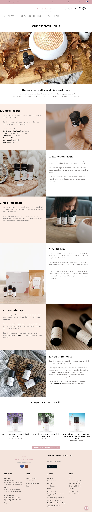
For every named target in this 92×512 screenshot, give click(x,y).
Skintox (56, 16)
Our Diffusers (51, 481)
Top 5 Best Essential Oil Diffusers (54, 506)
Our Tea (49, 488)
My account (73, 2)
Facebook (22, 466)
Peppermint (7, 138)
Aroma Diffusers (10, 16)
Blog (48, 2)
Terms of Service (74, 494)
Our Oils (49, 483)
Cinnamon (7, 135)
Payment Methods (75, 483)
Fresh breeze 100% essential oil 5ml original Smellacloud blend (76, 436)
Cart (82, 2)
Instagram (26, 466)
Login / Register (68, 8)
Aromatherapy (51, 491)
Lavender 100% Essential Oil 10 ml (15, 435)
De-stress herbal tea (41, 16)
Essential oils (25, 16)
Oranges (6, 133)
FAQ (70, 478)
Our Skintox (51, 486)
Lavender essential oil (54, 500)
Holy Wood (7, 142)
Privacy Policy (73, 491)
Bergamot (17, 133)
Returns (71, 488)
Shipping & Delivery (75, 486)
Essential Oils (30, 481)
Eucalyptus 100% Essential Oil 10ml (46, 435)
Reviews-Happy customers (55, 498)
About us (63, 2)
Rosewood (7, 140)
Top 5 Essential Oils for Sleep (56, 503)
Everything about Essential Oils (55, 494)
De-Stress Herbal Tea (32, 483)
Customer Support (75, 481)
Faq (55, 2)
